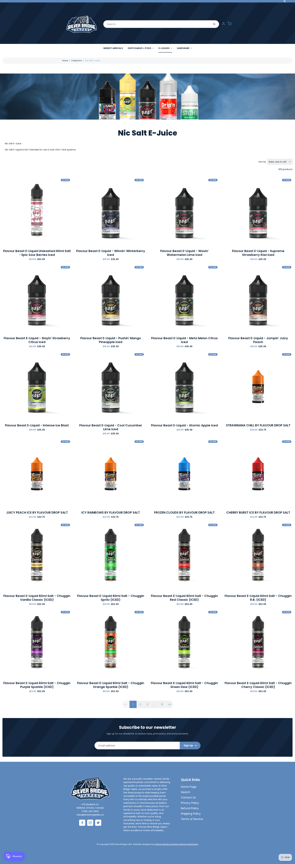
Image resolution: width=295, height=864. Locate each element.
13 (162, 704)
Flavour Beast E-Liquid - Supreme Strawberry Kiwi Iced (258, 253)
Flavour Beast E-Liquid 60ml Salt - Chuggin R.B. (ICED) (258, 598)
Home (65, 60)
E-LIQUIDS (164, 48)
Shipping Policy (191, 813)
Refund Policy (190, 808)
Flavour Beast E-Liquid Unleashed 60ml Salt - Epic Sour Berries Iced (37, 253)
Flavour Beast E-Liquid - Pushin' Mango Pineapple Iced (110, 340)
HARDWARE (183, 48)
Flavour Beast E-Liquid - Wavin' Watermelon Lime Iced (184, 253)
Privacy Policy (190, 803)
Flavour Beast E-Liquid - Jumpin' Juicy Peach (258, 340)
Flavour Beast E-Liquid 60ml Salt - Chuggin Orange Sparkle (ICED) (110, 685)
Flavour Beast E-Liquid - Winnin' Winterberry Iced (110, 253)
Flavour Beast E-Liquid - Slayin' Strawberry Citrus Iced (37, 340)
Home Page (188, 787)
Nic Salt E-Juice (92, 60)
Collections (76, 60)
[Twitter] (98, 823)
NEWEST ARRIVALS (113, 48)
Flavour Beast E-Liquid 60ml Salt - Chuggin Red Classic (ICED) (184, 598)
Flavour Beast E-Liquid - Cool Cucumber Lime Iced (110, 427)
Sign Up (188, 745)
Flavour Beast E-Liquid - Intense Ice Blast (37, 425)
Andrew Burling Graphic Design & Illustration (176, 844)
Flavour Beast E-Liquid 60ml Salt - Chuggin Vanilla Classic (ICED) (36, 598)
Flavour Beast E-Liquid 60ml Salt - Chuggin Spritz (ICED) (110, 598)
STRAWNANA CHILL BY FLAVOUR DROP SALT (258, 425)
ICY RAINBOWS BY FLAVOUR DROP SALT (110, 512)
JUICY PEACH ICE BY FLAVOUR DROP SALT (37, 512)
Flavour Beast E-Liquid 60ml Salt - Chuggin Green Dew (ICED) (184, 685)
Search (185, 792)
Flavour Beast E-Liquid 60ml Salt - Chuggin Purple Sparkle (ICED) (36, 685)
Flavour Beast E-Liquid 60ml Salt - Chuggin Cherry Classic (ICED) (258, 685)
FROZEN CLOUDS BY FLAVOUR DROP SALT (184, 512)
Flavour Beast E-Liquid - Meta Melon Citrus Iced (184, 340)
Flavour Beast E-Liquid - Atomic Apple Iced (184, 425)
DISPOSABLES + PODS (139, 48)
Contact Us (188, 797)
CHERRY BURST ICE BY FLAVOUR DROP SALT (258, 512)
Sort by (262, 161)
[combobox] (156, 24)
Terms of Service (192, 819)
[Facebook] (82, 823)
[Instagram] (90, 823)
